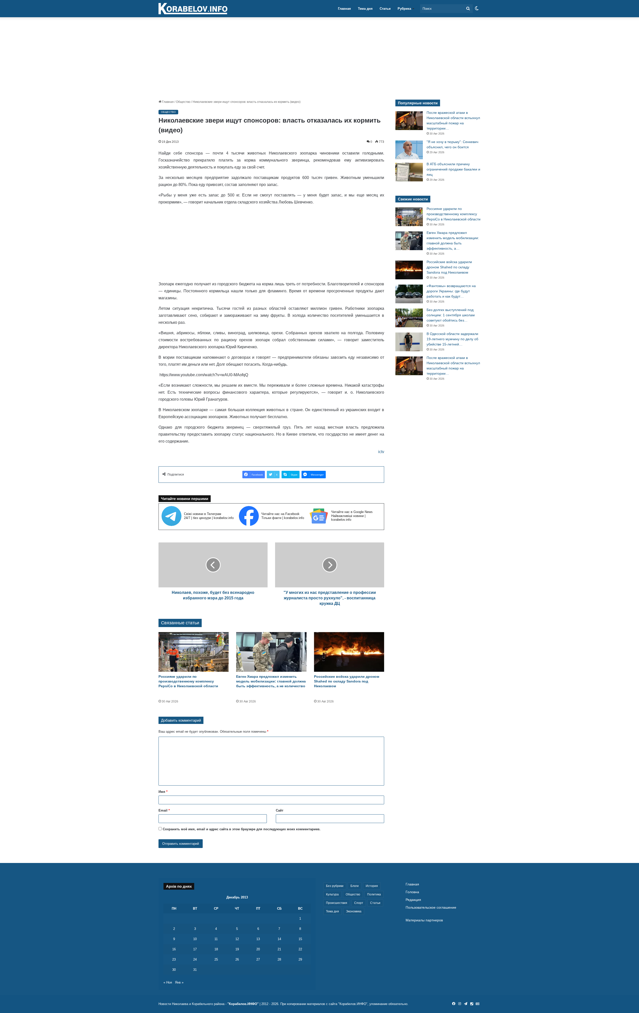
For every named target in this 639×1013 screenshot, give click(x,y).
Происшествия (336, 903)
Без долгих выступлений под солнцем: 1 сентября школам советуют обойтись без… (451, 315)
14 (279, 939)
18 (216, 949)
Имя (163, 792)
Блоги (354, 886)
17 (195, 949)
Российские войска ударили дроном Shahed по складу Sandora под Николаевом (346, 681)
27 (258, 959)
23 (174, 959)
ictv (381, 452)
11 (216, 939)
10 (195, 939)
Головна (412, 892)
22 (300, 949)
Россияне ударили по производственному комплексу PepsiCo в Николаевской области (188, 681)
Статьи (385, 8)
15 (300, 939)
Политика (374, 894)
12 (237, 939)
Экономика (353, 911)
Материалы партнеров (424, 920)
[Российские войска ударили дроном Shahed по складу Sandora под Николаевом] (349, 652)
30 (174, 970)
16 (174, 949)
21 (279, 949)
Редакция (413, 900)
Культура (332, 894)
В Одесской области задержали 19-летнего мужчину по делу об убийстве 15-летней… (452, 339)
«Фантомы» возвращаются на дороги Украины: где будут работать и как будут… (451, 291)
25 (216, 959)
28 (279, 959)
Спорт (358, 903)
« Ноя (167, 982)
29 (300, 959)
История (372, 886)
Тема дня (365, 8)
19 (237, 949)
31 (195, 970)
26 (237, 959)
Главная (344, 8)
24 (195, 959)
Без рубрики (334, 886)
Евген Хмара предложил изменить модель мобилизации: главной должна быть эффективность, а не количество (271, 681)
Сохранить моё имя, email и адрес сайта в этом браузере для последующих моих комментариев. (241, 829)
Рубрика (404, 8)
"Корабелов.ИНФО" (243, 1004)
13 (258, 939)
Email (164, 810)
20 (258, 949)
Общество (183, 102)
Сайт (279, 810)
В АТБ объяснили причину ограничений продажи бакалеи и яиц (453, 169)
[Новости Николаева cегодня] (193, 8)
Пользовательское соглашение (431, 907)
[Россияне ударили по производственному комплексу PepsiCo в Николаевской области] (194, 652)
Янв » (179, 982)
